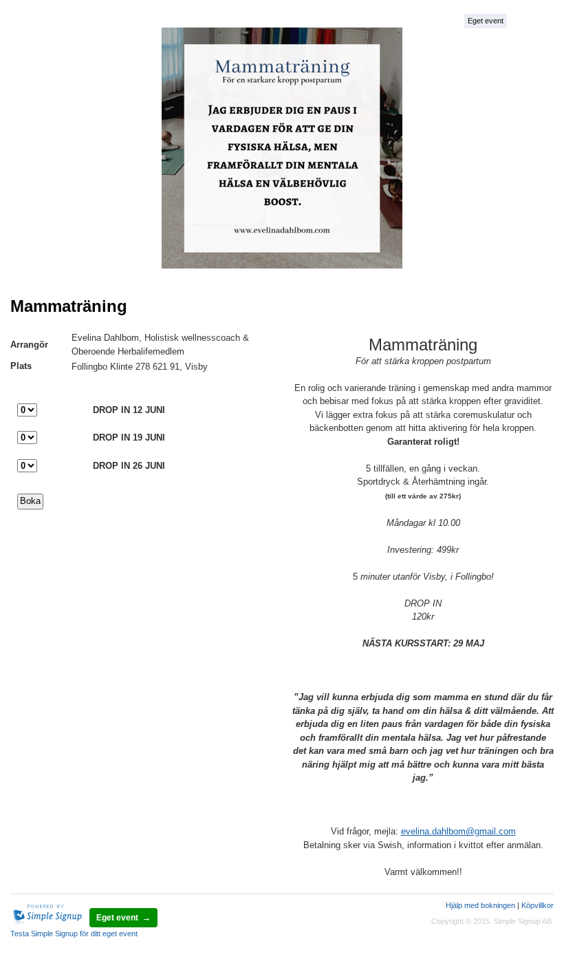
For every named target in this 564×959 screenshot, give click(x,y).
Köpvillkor (537, 905)
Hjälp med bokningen (480, 905)
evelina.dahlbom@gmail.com (458, 831)
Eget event (485, 21)
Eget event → (123, 918)
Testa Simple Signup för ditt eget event (74, 933)
